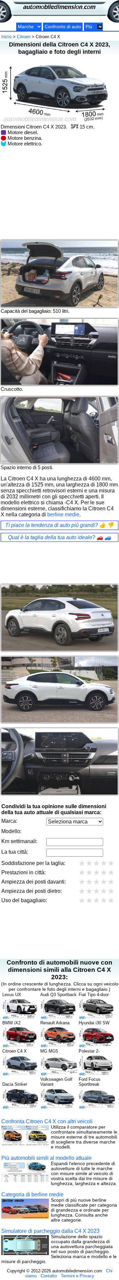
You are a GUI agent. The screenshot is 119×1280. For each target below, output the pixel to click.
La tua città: (14, 852)
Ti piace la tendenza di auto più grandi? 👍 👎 (59, 525)
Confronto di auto (63, 26)
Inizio (6, 36)
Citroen (23, 36)
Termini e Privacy (77, 1275)
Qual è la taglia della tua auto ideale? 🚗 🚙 (59, 537)
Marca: (9, 821)
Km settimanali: (19, 841)
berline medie (63, 514)
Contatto (49, 1275)
